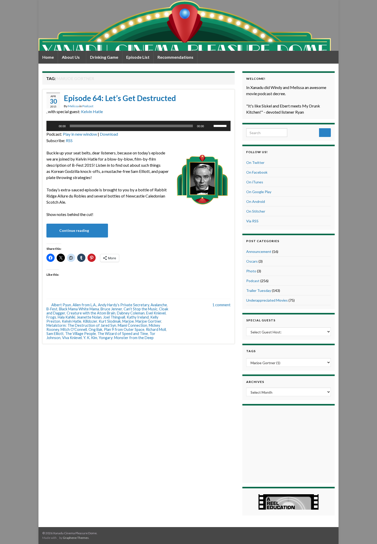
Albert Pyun (61, 305)
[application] (138, 126)
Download (109, 134)
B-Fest (51, 309)
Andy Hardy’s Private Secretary (123, 305)
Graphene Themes (76, 538)
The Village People (80, 333)
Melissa (73, 106)
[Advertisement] (288, 443)
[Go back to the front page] (184, 25)
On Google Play (258, 192)
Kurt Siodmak (110, 321)
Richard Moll (156, 329)
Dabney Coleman (131, 313)
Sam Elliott (55, 333)
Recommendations (175, 57)
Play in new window (80, 134)
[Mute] (209, 125)
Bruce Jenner (111, 309)
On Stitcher (255, 211)
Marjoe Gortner (148, 321)
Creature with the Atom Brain (91, 313)
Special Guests (260, 320)
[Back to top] (365, 532)
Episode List (138, 57)
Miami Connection (132, 325)
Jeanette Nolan (89, 317)
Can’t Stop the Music (140, 309)
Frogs (51, 317)
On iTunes (254, 182)
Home (48, 57)
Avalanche (159, 305)
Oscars (252, 261)
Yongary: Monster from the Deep (126, 337)
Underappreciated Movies (267, 300)
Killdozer (90, 321)
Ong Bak (95, 329)
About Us (71, 57)
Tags (251, 351)
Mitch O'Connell (74, 329)
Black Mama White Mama (79, 309)
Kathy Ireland (138, 317)
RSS (69, 140)
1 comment (221, 305)
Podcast (87, 106)
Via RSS (252, 221)
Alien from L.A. (84, 305)
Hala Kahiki (66, 317)
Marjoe (128, 321)
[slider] (221, 125)
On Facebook (256, 172)
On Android (255, 201)
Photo (251, 271)
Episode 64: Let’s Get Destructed (120, 98)
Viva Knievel (72, 337)
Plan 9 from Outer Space (124, 329)
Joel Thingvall (114, 317)
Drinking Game (104, 57)
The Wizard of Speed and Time (122, 333)
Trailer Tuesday (258, 290)
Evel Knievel (156, 313)
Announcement (258, 251)
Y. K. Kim (90, 337)
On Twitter (255, 162)
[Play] (53, 125)
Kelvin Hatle (92, 111)
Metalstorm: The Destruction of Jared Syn (81, 325)
